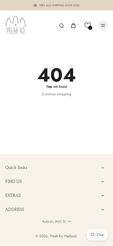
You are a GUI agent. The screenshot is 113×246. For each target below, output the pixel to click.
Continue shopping (56, 94)
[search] (61, 25)
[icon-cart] (73, 25)
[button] (88, 25)
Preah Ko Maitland (63, 236)
